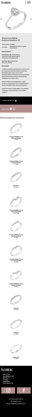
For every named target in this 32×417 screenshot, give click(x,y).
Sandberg (6, 2)
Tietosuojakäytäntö (16, 399)
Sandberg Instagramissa (8, 390)
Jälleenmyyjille (16, 401)
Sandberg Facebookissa (24, 390)
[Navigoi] (29, 2)
